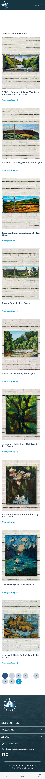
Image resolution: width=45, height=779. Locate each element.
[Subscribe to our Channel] (7, 755)
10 (12, 682)
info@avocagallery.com (23, 749)
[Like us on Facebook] (3, 755)
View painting (8, 100)
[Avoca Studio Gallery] (4, 5)
